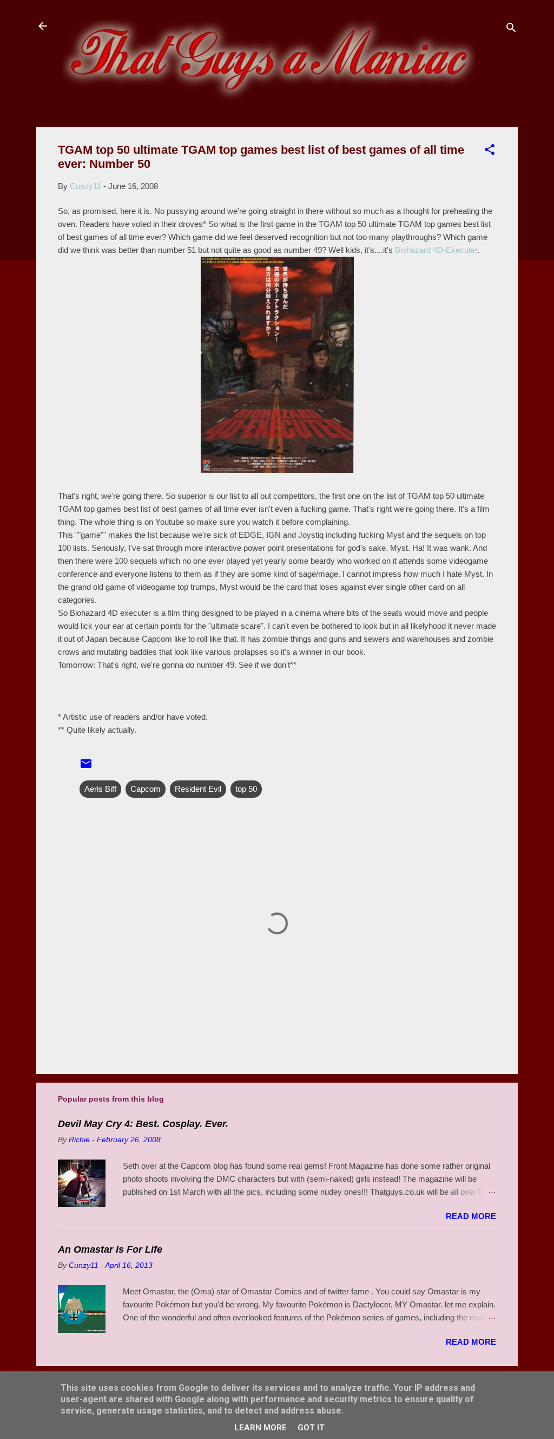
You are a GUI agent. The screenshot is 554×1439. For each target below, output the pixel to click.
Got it (311, 1428)
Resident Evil (198, 788)
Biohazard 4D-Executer (436, 250)
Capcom (145, 788)
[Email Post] (86, 767)
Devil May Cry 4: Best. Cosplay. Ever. (143, 1123)
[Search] (511, 29)
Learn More (260, 1428)
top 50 (246, 788)
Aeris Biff (100, 788)
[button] (489, 151)
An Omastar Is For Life (110, 1249)
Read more (471, 1216)
